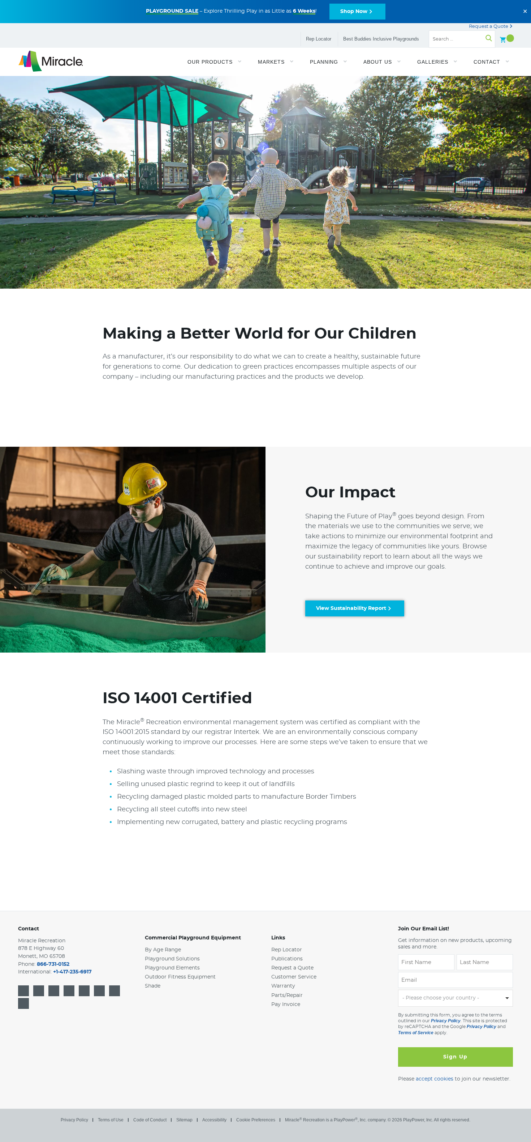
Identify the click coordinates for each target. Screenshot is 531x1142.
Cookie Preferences (255, 1119)
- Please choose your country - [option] (440, 998)
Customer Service (293, 977)
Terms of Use (111, 1119)
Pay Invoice (285, 1004)
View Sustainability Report (351, 608)
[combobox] (455, 998)
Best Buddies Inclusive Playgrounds (381, 39)
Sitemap (184, 1119)
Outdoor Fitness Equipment (180, 977)
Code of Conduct (150, 1119)
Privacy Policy (446, 1020)
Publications (287, 958)
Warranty (283, 986)
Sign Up (455, 1057)
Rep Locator (318, 39)
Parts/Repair (287, 995)
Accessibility (214, 1119)
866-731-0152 (53, 964)
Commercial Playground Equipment (193, 938)
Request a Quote (489, 26)
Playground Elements (172, 968)
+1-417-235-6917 (72, 972)
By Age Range (163, 949)
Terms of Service (415, 1032)
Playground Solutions (172, 958)
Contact (28, 928)
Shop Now (353, 11)
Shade (152, 986)
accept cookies (434, 1079)
